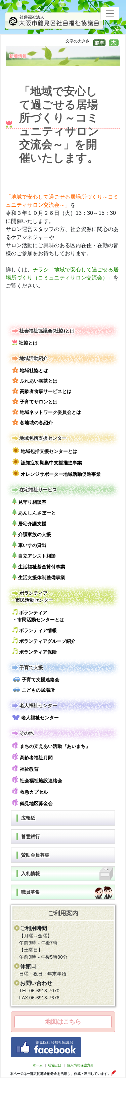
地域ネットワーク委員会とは (50, 412)
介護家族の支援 (34, 534)
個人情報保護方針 (80, 1065)
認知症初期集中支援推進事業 (51, 462)
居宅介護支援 (32, 523)
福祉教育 (29, 769)
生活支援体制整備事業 (41, 577)
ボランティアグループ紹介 (47, 641)
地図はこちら (63, 1021)
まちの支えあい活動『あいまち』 (55, 746)
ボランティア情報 (38, 630)
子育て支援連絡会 (40, 679)
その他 (26, 733)
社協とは (28, 342)
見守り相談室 (32, 502)
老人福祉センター (38, 705)
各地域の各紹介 (36, 422)
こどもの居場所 (38, 690)
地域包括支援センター (43, 438)
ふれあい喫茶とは (38, 381)
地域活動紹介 (33, 358)
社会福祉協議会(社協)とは (47, 330)
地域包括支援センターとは (49, 451)
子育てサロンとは (38, 401)
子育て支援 (31, 667)
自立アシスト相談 (37, 556)
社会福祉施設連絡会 (41, 780)
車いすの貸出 (32, 545)
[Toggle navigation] (109, 13)
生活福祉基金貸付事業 (41, 566)
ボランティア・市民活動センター (32, 596)
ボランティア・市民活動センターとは (38, 616)
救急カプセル (34, 792)
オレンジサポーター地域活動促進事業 (61, 474)
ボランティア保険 (38, 652)
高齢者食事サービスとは (46, 391)
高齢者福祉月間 (36, 757)
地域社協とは (34, 370)
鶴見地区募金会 (36, 803)
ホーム (38, 1065)
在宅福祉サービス (38, 489)
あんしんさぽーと (37, 513)
